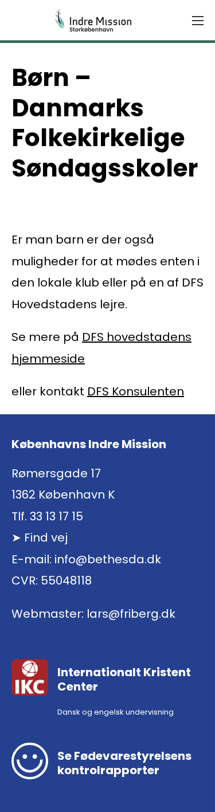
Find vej (46, 537)
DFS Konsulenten (135, 391)
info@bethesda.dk (107, 559)
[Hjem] (93, 20)
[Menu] (197, 20)
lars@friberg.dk (131, 614)
